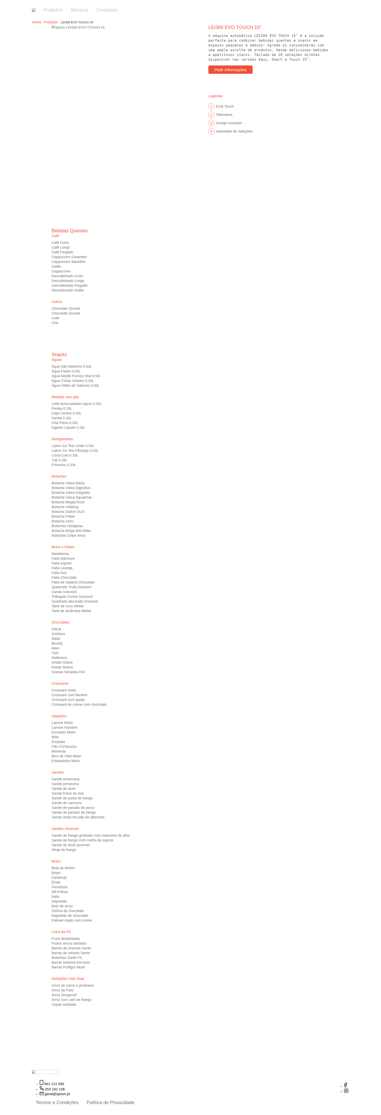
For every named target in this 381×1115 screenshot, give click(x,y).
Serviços (79, 9)
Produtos (53, 9)
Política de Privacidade (110, 1102)
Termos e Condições (57, 1102)
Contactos (107, 9)
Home (36, 22)
